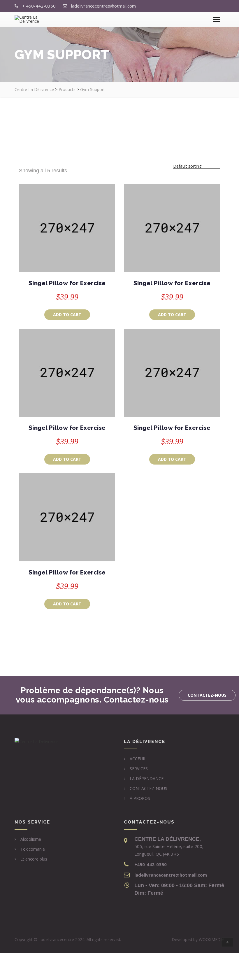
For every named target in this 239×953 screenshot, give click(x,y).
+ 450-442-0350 (39, 6)
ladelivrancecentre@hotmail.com (103, 6)
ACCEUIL (138, 758)
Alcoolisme (30, 839)
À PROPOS (140, 798)
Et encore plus (33, 859)
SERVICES (139, 768)
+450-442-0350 (150, 864)
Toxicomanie (32, 849)
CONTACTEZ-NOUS (148, 788)
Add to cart (67, 314)
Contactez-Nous (207, 695)
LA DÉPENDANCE (147, 778)
